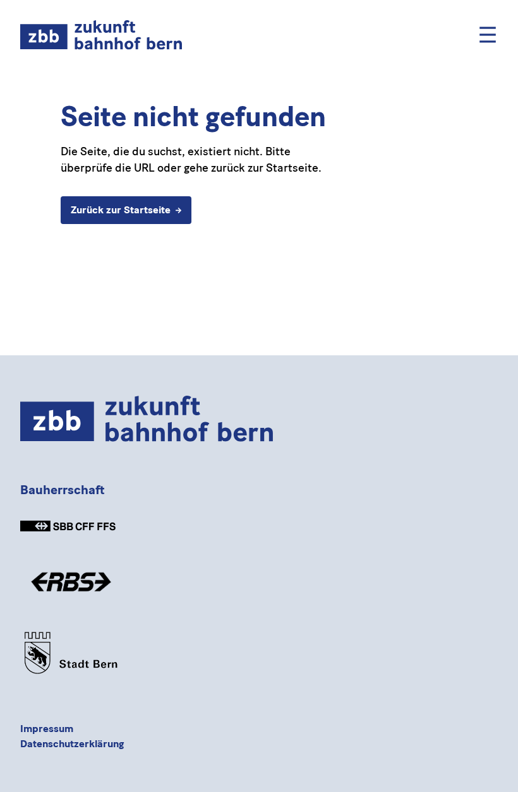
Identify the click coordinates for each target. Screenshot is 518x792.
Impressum (46, 729)
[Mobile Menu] (487, 35)
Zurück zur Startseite (121, 210)
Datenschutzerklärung (72, 744)
